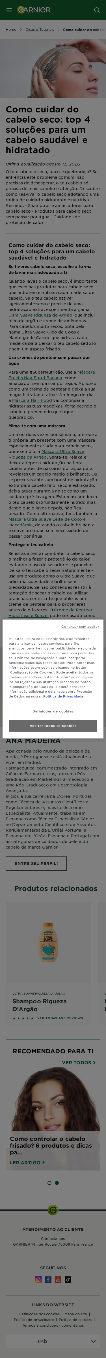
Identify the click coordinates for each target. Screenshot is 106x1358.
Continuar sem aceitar (80, 626)
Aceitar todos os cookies (53, 725)
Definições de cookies (53, 711)
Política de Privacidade (63, 696)
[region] (53, 679)
